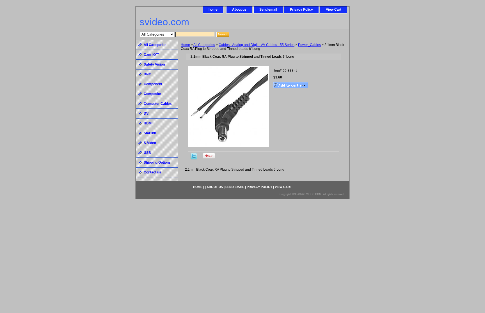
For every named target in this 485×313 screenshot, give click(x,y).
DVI (146, 113)
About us (239, 9)
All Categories (204, 45)
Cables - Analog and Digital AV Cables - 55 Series (256, 45)
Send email (268, 9)
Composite (152, 94)
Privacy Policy (301, 9)
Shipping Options (157, 162)
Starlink (150, 133)
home (213, 9)
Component (153, 84)
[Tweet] (194, 158)
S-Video (150, 143)
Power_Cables (309, 45)
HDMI (148, 123)
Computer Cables (158, 104)
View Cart (333, 9)
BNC (147, 74)
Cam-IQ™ (151, 55)
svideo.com (164, 21)
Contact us (152, 172)
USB (147, 153)
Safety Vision (154, 64)
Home (185, 45)
